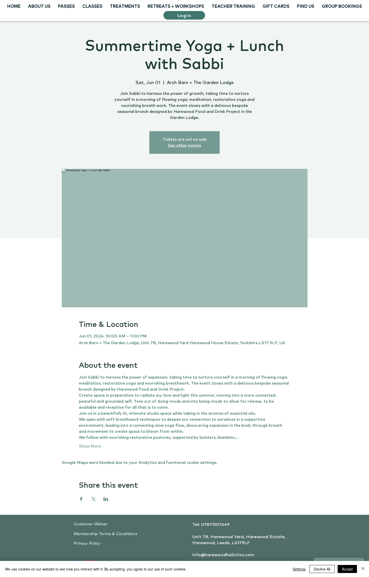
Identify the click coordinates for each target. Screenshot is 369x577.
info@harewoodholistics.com (223, 555)
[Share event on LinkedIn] (105, 499)
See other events (184, 145)
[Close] (363, 569)
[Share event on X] (93, 499)
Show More (90, 446)
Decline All (322, 568)
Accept (347, 568)
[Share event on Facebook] (81, 499)
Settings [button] (299, 568)
